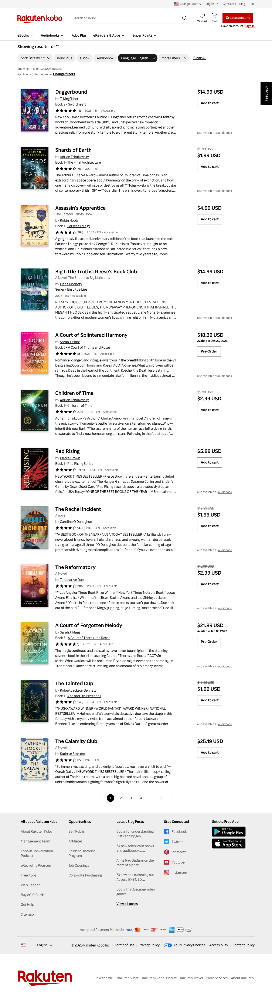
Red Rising (67, 451)
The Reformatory (75, 567)
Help (251, 4)
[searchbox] (126, 18)
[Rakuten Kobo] (39, 19)
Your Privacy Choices (189, 945)
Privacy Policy (149, 945)
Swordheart (77, 104)
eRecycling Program (36, 865)
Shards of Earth (73, 150)
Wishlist (202, 21)
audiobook (225, 132)
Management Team (35, 841)
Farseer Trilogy (78, 226)
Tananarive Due (72, 580)
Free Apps (28, 875)
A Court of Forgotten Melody (88, 625)
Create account (238, 18)
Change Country (190, 4)
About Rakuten (242, 978)
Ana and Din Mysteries (84, 696)
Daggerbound (71, 92)
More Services (217, 978)
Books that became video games (135, 891)
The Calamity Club (76, 741)
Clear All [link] (199, 58)
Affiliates (75, 841)
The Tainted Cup (74, 683)
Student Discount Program (82, 853)
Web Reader (30, 885)
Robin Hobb (69, 220)
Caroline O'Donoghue (76, 522)
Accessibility (218, 945)
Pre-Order (209, 351)
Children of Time (74, 393)
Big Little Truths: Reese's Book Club (96, 271)
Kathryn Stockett (72, 754)
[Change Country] (23, 945)
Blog (242, 4)
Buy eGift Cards (32, 895)
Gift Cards (229, 4)
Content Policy (243, 945)
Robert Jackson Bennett (78, 690)
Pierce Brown (70, 458)
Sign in (250, 26)
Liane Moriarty (71, 284)
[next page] (172, 798)
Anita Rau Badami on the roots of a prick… (135, 862)
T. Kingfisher (69, 99)
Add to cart (210, 103)
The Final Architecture (84, 162)
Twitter (177, 842)
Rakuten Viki (104, 978)
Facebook (179, 831)
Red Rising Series (80, 463)
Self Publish (77, 831)
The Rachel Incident (78, 509)
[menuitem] (25, 35)
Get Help (27, 904)
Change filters (64, 74)
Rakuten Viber (128, 978)
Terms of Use (124, 945)
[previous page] (100, 798)
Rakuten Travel (191, 978)
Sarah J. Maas (70, 342)
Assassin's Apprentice (80, 208)
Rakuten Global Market (159, 978)
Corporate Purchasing (85, 875)
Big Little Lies (77, 289)
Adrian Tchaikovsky (74, 157)
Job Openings (79, 865)
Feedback (266, 93)
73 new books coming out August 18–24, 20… (135, 877)
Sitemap (27, 914)
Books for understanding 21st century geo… (135, 833)
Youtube (178, 862)
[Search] (185, 18)
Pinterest (179, 852)
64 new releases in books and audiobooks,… (135, 848)
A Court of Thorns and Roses (89, 347)
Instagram (179, 872)
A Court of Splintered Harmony (91, 335)
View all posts (127, 904)
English (42, 945)
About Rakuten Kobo (36, 831)
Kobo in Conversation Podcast (37, 853)
